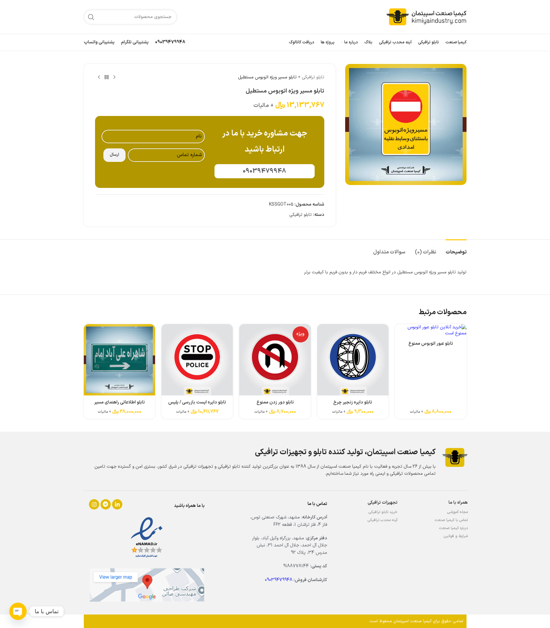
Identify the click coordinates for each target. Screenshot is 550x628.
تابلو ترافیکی (313, 77)
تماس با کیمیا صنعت (451, 520)
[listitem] (94, 504)
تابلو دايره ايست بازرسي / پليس (197, 402)
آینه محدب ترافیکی (382, 520)
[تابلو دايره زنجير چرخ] (352, 359)
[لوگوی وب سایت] (426, 16)
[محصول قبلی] (114, 77)
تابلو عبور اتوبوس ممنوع (430, 343)
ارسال (114, 155)
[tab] (456, 249)
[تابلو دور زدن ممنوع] (274, 359)
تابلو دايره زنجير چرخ (352, 402)
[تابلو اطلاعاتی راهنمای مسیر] (119, 359)
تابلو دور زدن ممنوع (275, 402)
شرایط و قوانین (456, 536)
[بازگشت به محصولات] (106, 77)
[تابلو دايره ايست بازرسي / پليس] (197, 359)
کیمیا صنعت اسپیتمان (412, 621)
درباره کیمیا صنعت (453, 528)
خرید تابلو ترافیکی (383, 512)
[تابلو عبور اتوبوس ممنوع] (430, 330)
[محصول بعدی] (99, 77)
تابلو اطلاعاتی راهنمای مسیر (119, 402)
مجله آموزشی (457, 512)
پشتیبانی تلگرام (135, 42)
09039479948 (170, 42)
